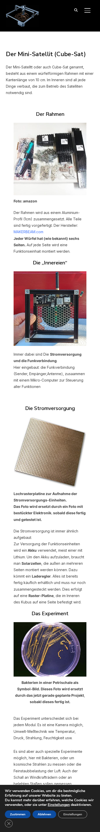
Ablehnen (44, 814)
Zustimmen (17, 814)
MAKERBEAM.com (28, 232)
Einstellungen (59, 805)
